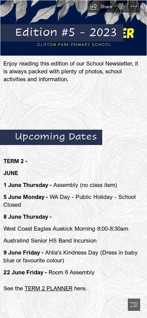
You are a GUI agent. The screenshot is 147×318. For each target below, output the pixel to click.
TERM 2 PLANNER (48, 288)
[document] (73, 159)
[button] (101, 6)
